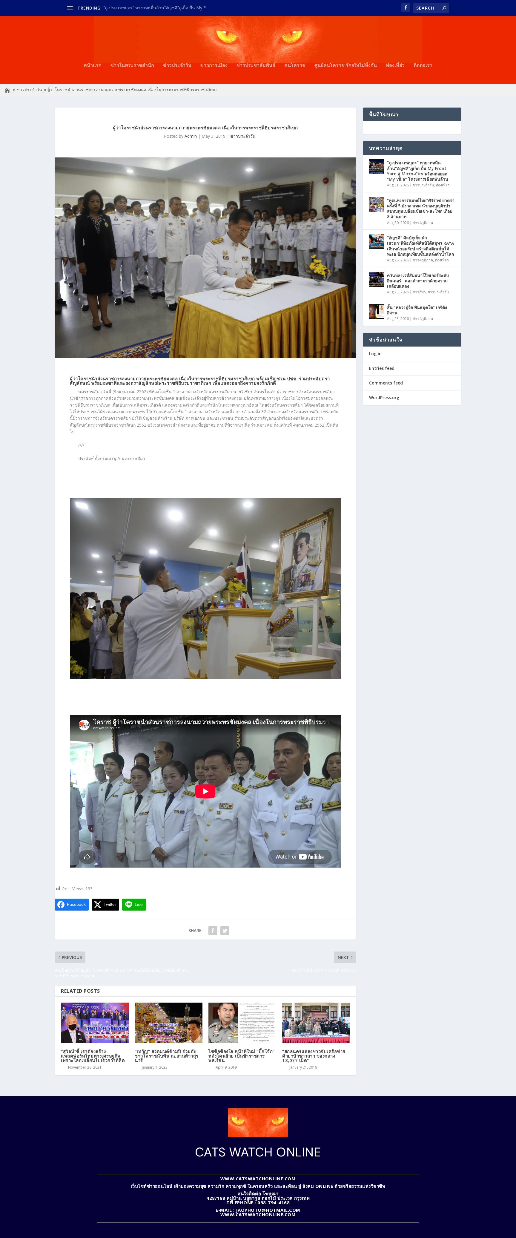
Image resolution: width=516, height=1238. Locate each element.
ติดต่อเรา (423, 65)
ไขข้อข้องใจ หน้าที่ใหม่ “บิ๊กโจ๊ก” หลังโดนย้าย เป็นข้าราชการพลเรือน (241, 1055)
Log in (375, 353)
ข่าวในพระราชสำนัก (132, 65)
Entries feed (381, 368)
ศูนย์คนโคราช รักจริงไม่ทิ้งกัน (345, 65)
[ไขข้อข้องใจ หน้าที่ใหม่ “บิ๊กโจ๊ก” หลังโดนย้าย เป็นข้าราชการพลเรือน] (242, 1023)
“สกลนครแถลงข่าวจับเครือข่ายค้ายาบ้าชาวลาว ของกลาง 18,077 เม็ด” (313, 1055)
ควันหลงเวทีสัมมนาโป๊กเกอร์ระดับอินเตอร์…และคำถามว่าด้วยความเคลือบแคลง (418, 280)
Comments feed (386, 383)
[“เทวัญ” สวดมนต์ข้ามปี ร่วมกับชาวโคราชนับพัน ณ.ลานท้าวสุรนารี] (168, 1023)
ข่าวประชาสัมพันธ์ (255, 65)
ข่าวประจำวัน (177, 65)
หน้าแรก (93, 65)
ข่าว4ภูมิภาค (423, 222)
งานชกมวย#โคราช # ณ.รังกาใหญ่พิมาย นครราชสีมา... (153, 7)
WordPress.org (384, 397)
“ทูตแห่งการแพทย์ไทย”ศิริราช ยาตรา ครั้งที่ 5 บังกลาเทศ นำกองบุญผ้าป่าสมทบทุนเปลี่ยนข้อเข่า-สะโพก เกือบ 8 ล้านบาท (420, 208)
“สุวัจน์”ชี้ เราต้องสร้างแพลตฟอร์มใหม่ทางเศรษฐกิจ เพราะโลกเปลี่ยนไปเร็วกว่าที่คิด (93, 1055)
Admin (191, 136)
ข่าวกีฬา (419, 292)
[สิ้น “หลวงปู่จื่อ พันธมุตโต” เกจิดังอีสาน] (376, 311)
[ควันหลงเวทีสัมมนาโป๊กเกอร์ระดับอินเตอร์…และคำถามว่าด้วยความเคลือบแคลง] (376, 279)
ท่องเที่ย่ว (395, 65)
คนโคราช (294, 65)
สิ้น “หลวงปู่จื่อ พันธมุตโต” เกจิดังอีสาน (417, 309)
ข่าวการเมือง (214, 65)
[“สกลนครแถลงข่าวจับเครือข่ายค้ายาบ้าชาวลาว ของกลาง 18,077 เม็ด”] (316, 1023)
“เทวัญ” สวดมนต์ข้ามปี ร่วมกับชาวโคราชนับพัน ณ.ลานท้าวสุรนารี (167, 1055)
